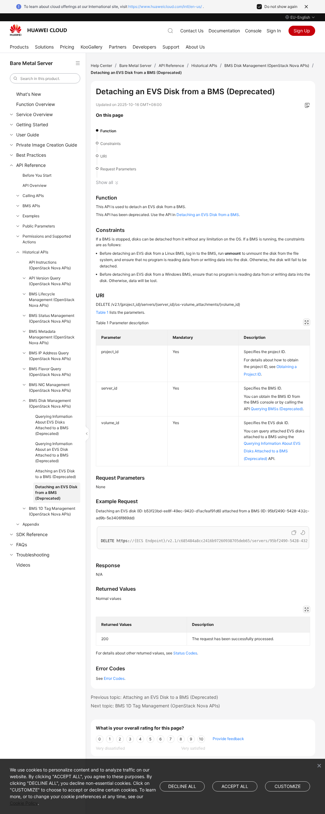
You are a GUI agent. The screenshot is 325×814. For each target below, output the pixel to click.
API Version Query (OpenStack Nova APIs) (50, 281)
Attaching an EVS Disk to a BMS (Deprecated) (55, 474)
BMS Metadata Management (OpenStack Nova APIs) (52, 337)
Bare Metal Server (135, 65)
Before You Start (37, 175)
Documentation (224, 30)
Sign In (274, 30)
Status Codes (185, 653)
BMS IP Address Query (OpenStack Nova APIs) (50, 356)
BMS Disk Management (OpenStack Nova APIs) (50, 403)
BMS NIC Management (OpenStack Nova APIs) (50, 387)
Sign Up (302, 30)
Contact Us (191, 30)
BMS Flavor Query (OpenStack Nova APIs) (50, 371)
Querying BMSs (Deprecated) (277, 408)
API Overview (35, 185)
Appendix (31, 524)
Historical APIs (35, 252)
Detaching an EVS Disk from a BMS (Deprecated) (56, 492)
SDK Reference (32, 534)
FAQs (21, 544)
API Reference (31, 165)
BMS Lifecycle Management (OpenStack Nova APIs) (52, 300)
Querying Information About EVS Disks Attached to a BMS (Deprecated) (53, 425)
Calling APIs (33, 195)
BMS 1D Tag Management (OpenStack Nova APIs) (52, 511)
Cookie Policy (24, 803)
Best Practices (31, 155)
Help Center (101, 65)
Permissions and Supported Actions (47, 239)
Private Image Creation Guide (46, 145)
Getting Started (32, 124)
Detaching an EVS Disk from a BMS (207, 214)
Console (253, 30)
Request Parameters (118, 169)
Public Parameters (39, 226)
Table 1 (102, 312)
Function (108, 130)
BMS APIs (31, 205)
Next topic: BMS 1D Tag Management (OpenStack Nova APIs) (155, 705)
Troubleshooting (33, 554)
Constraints (110, 143)
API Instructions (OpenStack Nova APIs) (50, 265)
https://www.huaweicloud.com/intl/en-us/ (165, 6)
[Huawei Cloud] (38, 30)
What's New (28, 94)
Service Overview (34, 114)
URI (103, 156)
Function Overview (35, 104)
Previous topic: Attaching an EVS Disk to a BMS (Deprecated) (154, 697)
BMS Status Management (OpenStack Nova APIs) (51, 318)
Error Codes (114, 678)
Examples (31, 215)
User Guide (27, 134)
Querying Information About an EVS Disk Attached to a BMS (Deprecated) (53, 452)
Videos (23, 565)
